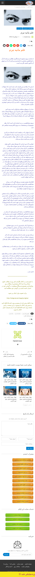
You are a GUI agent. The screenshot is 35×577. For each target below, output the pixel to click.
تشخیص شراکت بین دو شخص (23, 460)
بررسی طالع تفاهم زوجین (23, 484)
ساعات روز (17, 566)
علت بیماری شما (22, 480)
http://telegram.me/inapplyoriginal (17, 298)
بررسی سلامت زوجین (23, 493)
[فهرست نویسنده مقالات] (17, 334)
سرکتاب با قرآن (17, 519)
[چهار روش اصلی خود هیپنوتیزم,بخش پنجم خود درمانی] (25, 373)
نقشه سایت (20, 564)
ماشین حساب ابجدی (22, 501)
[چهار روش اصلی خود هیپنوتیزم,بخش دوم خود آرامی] (9, 390)
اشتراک (6, 554)
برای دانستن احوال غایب (22, 468)
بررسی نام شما (23, 472)
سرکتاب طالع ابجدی (22, 464)
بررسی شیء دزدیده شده (23, 489)
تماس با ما (12, 564)
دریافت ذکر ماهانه (17, 528)
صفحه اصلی (28, 564)
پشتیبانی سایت (25, 566)
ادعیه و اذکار (9, 566)
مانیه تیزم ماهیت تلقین (28, 315)
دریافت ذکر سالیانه (17, 524)
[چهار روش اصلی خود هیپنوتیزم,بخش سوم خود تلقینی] (25, 390)
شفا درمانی (17, 515)
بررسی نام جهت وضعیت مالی (23, 476)
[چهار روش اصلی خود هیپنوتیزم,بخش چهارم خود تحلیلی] (9, 373)
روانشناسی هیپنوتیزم (28, 28)
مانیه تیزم (19, 28)
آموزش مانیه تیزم (26, 313)
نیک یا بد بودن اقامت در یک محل (22, 497)
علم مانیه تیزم (17, 313)
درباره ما (6, 564)
